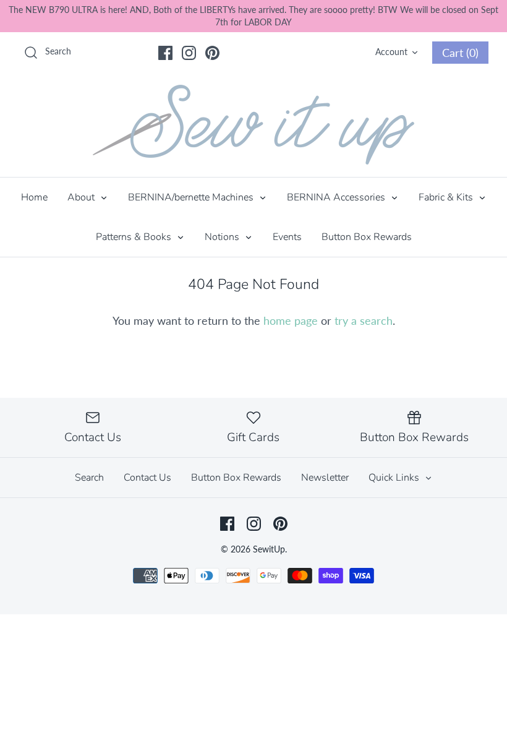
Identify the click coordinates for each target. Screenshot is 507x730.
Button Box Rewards (367, 237)
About (82, 197)
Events (287, 237)
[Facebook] (165, 53)
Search (89, 477)
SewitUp (269, 549)
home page (290, 320)
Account (391, 51)
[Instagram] (189, 53)
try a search (363, 320)
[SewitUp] (253, 125)
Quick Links (395, 477)
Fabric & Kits (447, 197)
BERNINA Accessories (337, 197)
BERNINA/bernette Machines (192, 197)
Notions (223, 237)
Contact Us (147, 477)
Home (34, 197)
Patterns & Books (135, 237)
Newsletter (325, 477)
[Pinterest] (212, 53)
